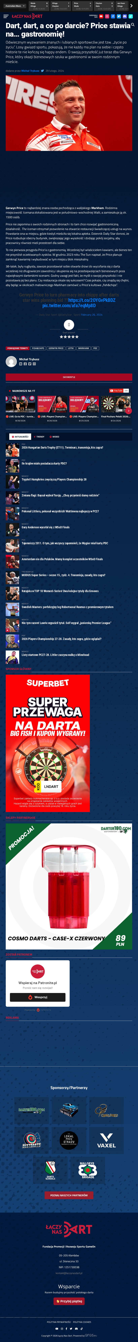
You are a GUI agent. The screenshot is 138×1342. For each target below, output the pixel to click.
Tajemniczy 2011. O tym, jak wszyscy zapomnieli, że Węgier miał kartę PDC (65, 543)
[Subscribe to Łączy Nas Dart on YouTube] (119, 391)
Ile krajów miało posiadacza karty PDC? (44, 463)
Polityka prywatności (59, 1322)
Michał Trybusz (30, 71)
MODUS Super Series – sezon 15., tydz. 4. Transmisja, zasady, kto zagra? (63, 575)
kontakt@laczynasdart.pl (69, 1273)
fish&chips (38, 348)
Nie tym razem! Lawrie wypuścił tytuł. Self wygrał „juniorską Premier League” (66, 623)
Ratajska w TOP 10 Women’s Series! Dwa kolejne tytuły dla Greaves (60, 591)
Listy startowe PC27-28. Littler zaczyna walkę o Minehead (55, 655)
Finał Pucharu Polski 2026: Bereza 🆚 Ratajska (116, 416)
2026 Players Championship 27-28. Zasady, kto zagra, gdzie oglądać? (61, 639)
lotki (71, 348)
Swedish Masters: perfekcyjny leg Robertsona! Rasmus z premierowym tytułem (67, 607)
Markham (83, 348)
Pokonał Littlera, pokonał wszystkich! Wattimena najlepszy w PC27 (60, 511)
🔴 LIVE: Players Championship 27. (84, 416)
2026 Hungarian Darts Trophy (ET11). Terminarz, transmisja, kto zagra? (62, 447)
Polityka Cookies (82, 1322)
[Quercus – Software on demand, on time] (91, 1335)
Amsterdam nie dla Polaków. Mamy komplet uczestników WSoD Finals (62, 559)
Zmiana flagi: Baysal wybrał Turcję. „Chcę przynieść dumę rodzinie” (60, 495)
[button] (9, 410)
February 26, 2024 (91, 315)
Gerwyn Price (56, 348)
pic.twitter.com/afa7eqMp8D (69, 305)
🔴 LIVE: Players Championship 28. (52, 416)
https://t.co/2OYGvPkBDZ (91, 300)
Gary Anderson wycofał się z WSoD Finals (46, 527)
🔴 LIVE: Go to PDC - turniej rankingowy (20, 416)
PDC (95, 348)
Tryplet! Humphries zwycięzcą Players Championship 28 (54, 479)
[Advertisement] (69, 180)
